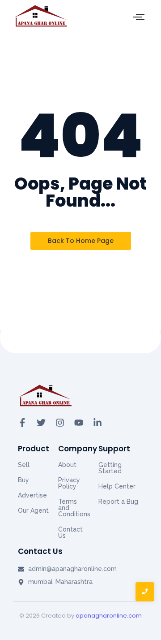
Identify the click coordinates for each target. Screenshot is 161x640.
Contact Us (70, 532)
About (67, 464)
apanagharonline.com (109, 615)
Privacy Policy (69, 483)
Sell (24, 464)
